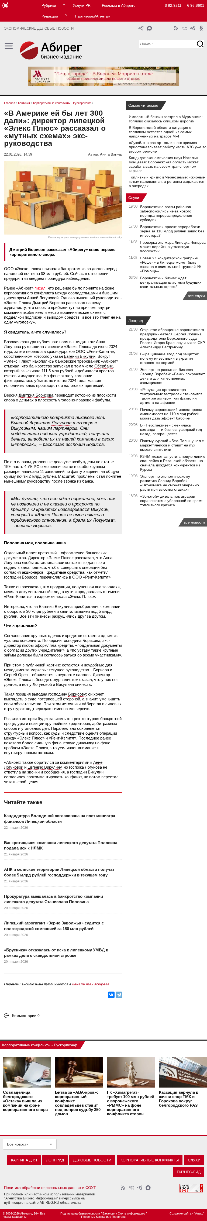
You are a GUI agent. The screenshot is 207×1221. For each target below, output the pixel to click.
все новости (194, 522)
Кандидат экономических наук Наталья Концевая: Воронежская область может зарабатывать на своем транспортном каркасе (163, 164)
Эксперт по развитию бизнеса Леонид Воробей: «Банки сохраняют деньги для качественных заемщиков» (172, 376)
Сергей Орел (16, 674)
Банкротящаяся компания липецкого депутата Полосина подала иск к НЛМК (60, 845)
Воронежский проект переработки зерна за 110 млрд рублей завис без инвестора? (172, 231)
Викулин (99, 509)
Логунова (61, 422)
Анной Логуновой (42, 297)
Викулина (65, 684)
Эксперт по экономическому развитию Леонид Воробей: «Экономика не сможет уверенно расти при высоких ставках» (169, 482)
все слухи (196, 296)
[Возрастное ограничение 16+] (5, 5)
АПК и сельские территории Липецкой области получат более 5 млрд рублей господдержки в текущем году (59, 872)
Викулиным (23, 428)
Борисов (95, 444)
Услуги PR (82, 5)
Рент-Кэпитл (17, 596)
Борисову (77, 694)
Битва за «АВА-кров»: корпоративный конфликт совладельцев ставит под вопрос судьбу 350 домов (78, 1103)
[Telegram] (119, 995)
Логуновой (42, 684)
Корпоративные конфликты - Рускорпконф (39, 1045)
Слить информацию (131, 1213)
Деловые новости (92, 1160)
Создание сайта (180, 1213)
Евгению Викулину (44, 767)
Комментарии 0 (26, 1015)
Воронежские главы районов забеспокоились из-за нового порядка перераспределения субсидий (166, 213)
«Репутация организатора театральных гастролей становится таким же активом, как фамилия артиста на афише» (171, 396)
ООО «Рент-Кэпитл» (95, 351)
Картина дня (24, 1160)
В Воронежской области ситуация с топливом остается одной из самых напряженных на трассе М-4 (160, 131)
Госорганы (119, 1216)
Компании (102, 1216)
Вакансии (108, 1213)
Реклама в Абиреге (119, 5)
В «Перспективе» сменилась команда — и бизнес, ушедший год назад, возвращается (171, 429)
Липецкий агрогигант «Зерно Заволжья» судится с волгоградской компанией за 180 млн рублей (54, 926)
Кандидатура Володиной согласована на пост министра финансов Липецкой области (59, 818)
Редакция (50, 16)
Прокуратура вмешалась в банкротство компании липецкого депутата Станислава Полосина (53, 899)
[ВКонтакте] (111, 995)
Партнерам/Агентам (93, 16)
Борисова (91, 640)
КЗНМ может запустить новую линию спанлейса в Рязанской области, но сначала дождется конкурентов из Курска (172, 463)
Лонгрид (135, 320)
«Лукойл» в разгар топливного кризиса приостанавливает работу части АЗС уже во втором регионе (167, 146)
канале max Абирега (90, 984)
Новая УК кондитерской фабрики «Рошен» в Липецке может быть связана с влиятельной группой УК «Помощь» (170, 264)
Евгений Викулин (79, 356)
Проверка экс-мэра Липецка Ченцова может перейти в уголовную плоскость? (173, 246)
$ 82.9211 (173, 5)
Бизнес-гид (189, 1172)
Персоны (87, 1216)
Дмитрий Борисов (48, 302)
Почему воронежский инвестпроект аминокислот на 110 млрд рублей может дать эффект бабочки (171, 413)
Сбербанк (103, 366)
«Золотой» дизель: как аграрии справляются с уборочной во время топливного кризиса (171, 500)
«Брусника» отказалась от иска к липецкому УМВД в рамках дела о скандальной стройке (56, 953)
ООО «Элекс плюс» (22, 268)
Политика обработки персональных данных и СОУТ (50, 1187)
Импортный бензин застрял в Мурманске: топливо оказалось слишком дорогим (166, 119)
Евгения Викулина (56, 606)
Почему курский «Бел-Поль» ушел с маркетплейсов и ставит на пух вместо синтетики (172, 445)
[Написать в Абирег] (149, 28)
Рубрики (49, 5)
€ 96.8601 (195, 5)
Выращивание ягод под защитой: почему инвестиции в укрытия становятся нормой (169, 358)
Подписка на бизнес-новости (80, 1213)
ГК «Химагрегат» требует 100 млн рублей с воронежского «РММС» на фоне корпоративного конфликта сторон (130, 1103)
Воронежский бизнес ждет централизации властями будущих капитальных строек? (170, 282)
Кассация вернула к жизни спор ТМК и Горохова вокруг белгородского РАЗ (178, 1099)
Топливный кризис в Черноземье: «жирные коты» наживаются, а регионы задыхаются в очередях (167, 181)
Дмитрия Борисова (36, 395)
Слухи (133, 197)
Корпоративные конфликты (149, 1160)
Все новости (18, 1144)
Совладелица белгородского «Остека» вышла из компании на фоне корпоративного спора (25, 1101)
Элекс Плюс (17, 302)
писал (40, 288)
